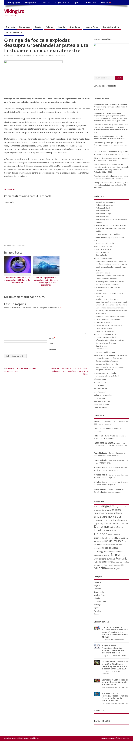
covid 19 (117, 523)
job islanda (124, 538)
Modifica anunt (100, 392)
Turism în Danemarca (104, 322)
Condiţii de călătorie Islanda (106, 337)
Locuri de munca (14, 32)
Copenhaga (99, 523)
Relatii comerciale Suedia (105, 243)
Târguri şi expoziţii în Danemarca (108, 319)
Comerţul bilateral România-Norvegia (109, 358)
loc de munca (113, 541)
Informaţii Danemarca (103, 258)
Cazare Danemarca (103, 273)
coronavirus (109, 523)
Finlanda (50, 27)
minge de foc (21, 245)
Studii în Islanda (101, 346)
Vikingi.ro (14, 11)
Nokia (108, 555)
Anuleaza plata (100, 382)
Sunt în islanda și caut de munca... (107, 492)
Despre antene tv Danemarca (106, 279)
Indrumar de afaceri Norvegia (107, 364)
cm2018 (124, 520)
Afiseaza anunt (100, 379)
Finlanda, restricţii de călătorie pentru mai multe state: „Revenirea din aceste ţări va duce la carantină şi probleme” (111, 127)
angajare (108, 506)
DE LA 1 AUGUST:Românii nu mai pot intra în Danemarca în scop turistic (111, 153)
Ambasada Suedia (102, 217)
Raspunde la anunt (101, 404)
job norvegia (99, 541)
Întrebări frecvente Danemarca (107, 299)
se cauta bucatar (106, 562)
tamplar (109, 568)
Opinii (76, 2)
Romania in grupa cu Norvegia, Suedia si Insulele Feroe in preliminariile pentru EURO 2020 (115, 697)
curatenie (124, 523)
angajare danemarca (102, 510)
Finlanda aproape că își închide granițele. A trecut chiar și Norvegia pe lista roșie (110, 105)
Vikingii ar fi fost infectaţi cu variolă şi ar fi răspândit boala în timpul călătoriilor (111, 183)
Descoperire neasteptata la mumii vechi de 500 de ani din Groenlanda (17, 280)
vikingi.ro (116, 569)
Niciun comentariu (58, 55)
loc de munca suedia (114, 551)
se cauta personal (120, 562)
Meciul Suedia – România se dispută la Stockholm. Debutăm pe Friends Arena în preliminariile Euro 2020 (69, 371)
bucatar (117, 520)
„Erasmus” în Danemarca (105, 331)
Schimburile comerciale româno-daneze (110, 316)
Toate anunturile (100, 408)
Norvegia (10, 27)
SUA (122, 565)
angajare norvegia (107, 516)
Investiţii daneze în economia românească (111, 302)
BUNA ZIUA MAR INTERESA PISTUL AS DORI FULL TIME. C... (111, 446)
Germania (116, 535)
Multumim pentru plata (103, 395)
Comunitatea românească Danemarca (110, 276)
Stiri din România (111, 27)
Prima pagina (13, 2)
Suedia (38, 27)
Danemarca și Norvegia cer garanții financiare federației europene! (108, 144)
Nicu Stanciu (10, 55)
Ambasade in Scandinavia (104, 202)
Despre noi (30, 2)
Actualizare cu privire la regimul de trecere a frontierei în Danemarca (111, 177)
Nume (52, 338)
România (97, 611)
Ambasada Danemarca (104, 205)
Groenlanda (74, 27)
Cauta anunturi (100, 385)
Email (52, 344)
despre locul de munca (109, 528)
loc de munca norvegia (106, 549)
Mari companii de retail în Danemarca (110, 308)
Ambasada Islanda (103, 211)
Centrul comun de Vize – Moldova (108, 234)
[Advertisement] (71, 15)
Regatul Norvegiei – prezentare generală (110, 355)
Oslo (96, 558)
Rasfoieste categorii (102, 401)
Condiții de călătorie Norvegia (107, 361)
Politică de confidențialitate (105, 352)
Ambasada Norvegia (103, 214)
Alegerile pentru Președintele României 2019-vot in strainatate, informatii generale (113, 649)
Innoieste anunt (100, 389)
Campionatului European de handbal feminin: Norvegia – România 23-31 (115, 682)
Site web (52, 349)
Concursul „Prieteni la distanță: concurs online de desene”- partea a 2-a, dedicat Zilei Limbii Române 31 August (115, 632)
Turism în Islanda (102, 349)
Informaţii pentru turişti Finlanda (107, 376)
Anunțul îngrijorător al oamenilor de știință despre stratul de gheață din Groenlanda (46, 281)
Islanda (61, 27)
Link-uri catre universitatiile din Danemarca (111, 305)
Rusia (96, 562)
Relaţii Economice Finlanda (105, 373)
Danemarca (24, 27)
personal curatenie (107, 558)
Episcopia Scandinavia (103, 246)
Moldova (97, 555)
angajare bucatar (121, 507)
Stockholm (116, 565)
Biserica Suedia (101, 255)
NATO (103, 555)
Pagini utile (60, 2)
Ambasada (97, 507)
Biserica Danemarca (103, 249)
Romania (121, 558)
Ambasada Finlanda (103, 208)
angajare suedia (103, 520)
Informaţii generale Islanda (105, 334)
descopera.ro (10, 189)
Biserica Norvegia (102, 252)
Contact (45, 2)
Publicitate (90, 2)
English (105, 2)
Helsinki (107, 538)
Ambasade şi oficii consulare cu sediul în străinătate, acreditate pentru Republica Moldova (111, 228)
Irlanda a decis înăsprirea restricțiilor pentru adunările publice (109, 137)
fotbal (110, 534)
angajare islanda (113, 513)
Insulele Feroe (91, 27)
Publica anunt (99, 398)
